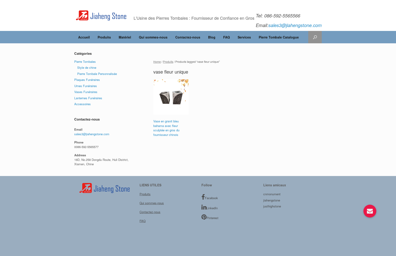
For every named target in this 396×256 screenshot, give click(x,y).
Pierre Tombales (85, 61)
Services (244, 37)
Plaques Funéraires (87, 79)
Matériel (125, 37)
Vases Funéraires (85, 92)
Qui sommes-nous (153, 37)
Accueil (84, 37)
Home (157, 61)
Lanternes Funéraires (88, 98)
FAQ (226, 37)
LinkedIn (212, 208)
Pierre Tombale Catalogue (279, 37)
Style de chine (86, 67)
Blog (211, 37)
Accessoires (82, 104)
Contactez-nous (187, 37)
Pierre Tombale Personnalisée (97, 74)
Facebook (211, 198)
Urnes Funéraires (85, 86)
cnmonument (271, 194)
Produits (104, 37)
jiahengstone (271, 200)
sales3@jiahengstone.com (91, 134)
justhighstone (272, 206)
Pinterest (212, 218)
